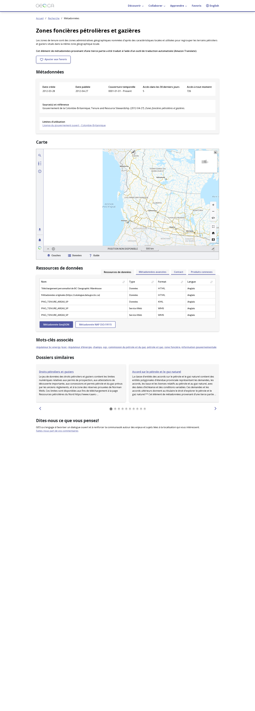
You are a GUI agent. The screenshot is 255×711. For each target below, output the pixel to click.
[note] (213, 249)
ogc (105, 347)
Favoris (196, 5)
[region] (131, 200)
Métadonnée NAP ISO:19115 (95, 324)
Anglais (191, 288)
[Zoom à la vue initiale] (213, 233)
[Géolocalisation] (40, 155)
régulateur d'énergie (80, 347)
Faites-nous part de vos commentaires (57, 430)
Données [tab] (77, 255)
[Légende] (40, 163)
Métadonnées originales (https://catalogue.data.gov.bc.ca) (70, 295)
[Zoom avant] (213, 205)
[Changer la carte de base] (213, 239)
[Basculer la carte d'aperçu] (215, 152)
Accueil (40, 18)
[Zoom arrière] (213, 211)
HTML (161, 288)
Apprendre (177, 5)
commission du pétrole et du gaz (127, 347)
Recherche (53, 18)
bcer (64, 347)
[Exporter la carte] (40, 230)
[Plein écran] (213, 226)
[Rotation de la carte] (213, 218)
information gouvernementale (199, 347)
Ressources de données (117, 272)
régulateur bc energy (48, 347)
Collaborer (155, 5)
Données (133, 288)
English (214, 5)
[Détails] (40, 171)
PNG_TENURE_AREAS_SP (54, 301)
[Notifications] (40, 240)
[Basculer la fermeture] (48, 249)
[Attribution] (53, 249)
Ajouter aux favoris (55, 59)
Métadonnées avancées (152, 272)
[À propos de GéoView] (40, 248)
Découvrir (134, 5)
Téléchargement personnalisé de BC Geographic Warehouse (71, 288)
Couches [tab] (56, 255)
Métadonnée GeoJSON (56, 324)
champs (97, 347)
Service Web (135, 308)
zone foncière (172, 347)
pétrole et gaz (155, 347)
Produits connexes (201, 272)
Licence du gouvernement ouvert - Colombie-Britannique (74, 125)
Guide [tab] (96, 255)
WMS (161, 308)
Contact (178, 272)
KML (160, 301)
